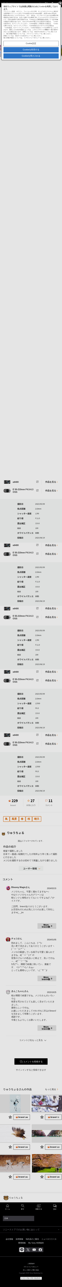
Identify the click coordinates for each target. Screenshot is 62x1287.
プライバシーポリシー (32, 38)
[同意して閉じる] (60, 3)
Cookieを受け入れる (31, 56)
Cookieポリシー (26, 36)
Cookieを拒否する (31, 49)
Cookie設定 (31, 43)
